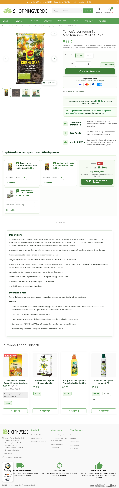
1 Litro (95, 400)
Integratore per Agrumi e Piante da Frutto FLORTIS (74, 382)
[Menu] (11, 463)
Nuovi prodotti (36, 438)
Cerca (88, 11)
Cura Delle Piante (7, 20)
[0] (109, 10)
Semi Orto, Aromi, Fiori (48, 20)
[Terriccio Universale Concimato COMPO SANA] (47, 167)
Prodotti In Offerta (38, 435)
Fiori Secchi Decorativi (103, 20)
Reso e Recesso (57, 444)
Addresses (74, 445)
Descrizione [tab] (59, 223)
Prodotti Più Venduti (38, 442)
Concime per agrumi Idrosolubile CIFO (44, 382)
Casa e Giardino (21, 20)
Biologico (34, 21)
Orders (73, 438)
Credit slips (74, 442)
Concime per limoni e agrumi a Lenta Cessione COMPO (15, 382)
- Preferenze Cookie (28, 485)
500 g (8, 403)
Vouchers (74, 449)
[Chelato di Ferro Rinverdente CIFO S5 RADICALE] (10, 194)
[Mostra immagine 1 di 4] (6, 92)
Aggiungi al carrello (91, 71)
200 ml (96, 394)
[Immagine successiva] (54, 58)
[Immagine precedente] (5, 58)
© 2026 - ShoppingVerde (11, 485)
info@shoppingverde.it (13, 457)
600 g (37, 394)
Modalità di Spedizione (59, 435)
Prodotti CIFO (61, 21)
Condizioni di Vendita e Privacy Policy (59, 439)
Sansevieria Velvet (89, 20)
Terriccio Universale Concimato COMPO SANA (63, 164)
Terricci (75, 21)
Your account (76, 430)
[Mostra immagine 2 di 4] (16, 92)
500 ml (67, 394)
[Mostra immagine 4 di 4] (36, 92)
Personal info (75, 435)
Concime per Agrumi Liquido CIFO (103, 382)
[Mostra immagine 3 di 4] (26, 92)
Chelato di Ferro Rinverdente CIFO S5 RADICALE (24, 193)
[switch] (7, 479)
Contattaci (55, 448)
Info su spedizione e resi (75, 91)
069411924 (8, 454)
